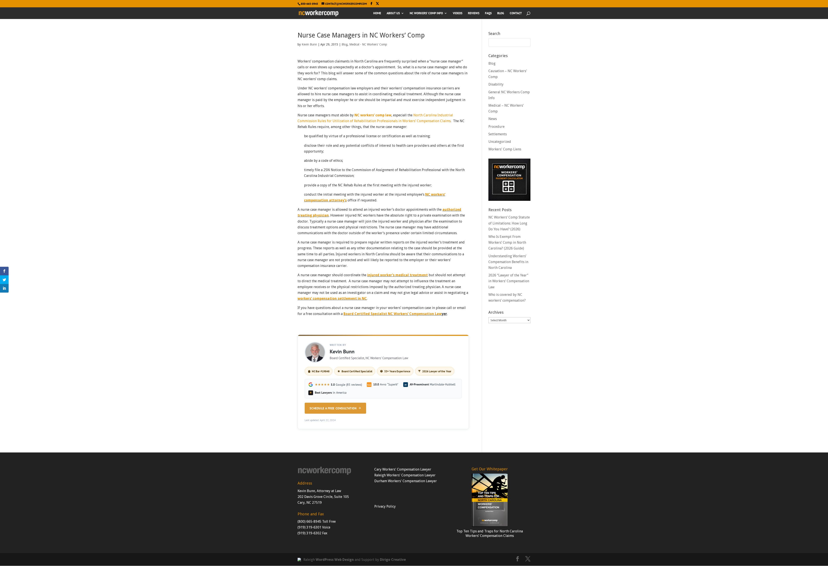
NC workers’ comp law (372, 115)
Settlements (497, 134)
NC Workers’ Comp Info (426, 13)
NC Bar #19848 (320, 371)
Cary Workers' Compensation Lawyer (402, 469)
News (492, 119)
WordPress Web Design (335, 560)
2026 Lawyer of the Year (436, 371)
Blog (500, 13)
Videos (457, 13)
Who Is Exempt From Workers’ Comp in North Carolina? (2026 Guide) (507, 242)
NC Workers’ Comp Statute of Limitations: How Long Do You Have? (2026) (509, 223)
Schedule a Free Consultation (333, 408)
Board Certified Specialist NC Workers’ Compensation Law (392, 314)
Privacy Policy (385, 506)
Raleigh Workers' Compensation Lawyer (405, 475)
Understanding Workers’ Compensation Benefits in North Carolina (508, 262)
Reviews (473, 13)
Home (377, 13)
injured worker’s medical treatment (397, 275)
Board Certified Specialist (357, 371)
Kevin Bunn (309, 44)
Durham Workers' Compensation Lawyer (405, 481)
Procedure (496, 127)
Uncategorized (499, 142)
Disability (495, 84)
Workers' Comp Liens (504, 149)
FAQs (488, 13)
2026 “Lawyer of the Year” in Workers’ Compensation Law (508, 281)
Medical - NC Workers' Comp (368, 44)
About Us (393, 13)
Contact (516, 13)
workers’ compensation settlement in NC (332, 298)
